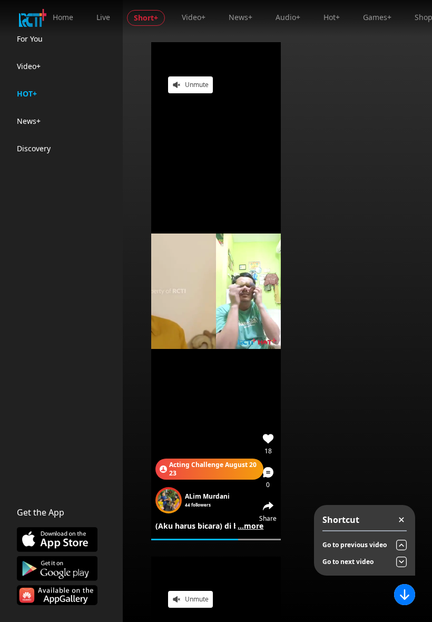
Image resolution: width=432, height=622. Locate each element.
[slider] (216, 539)
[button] (268, 477)
